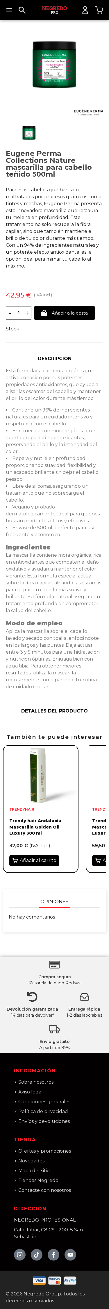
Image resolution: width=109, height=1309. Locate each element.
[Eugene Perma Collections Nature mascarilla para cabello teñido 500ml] (54, 64)
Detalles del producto (54, 711)
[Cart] (99, 10)
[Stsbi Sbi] (20, 1255)
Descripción (55, 358)
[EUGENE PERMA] (88, 112)
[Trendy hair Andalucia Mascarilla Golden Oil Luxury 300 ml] (40, 775)
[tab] (54, 358)
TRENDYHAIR (21, 809)
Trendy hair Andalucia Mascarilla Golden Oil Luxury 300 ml (35, 827)
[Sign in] (85, 10)
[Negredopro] (54, 9)
